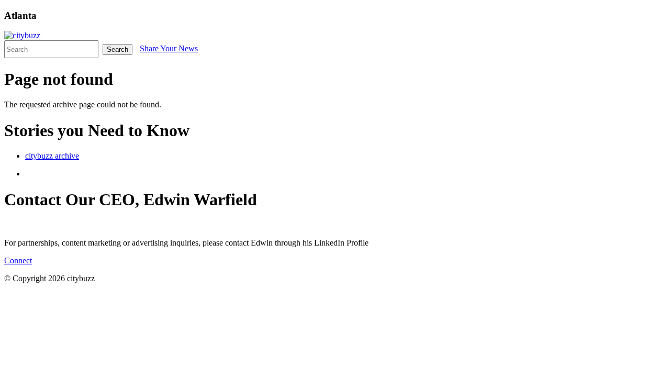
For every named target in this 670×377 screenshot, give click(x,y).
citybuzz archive (52, 155)
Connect (18, 260)
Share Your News (169, 48)
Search (117, 49)
